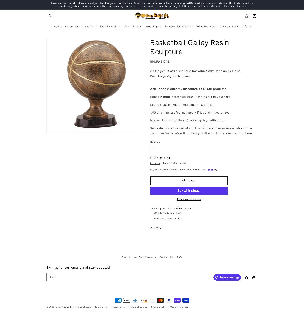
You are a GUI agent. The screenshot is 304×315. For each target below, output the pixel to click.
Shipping (155, 163)
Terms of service (138, 307)
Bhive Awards (62, 307)
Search (126, 257)
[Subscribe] (106, 277)
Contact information (180, 307)
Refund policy (101, 307)
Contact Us (166, 257)
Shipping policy (159, 307)
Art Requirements (145, 257)
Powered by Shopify (80, 307)
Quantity (155, 141)
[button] (50, 16)
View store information (168, 218)
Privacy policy (119, 307)
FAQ (179, 257)
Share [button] (157, 227)
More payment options (189, 199)
